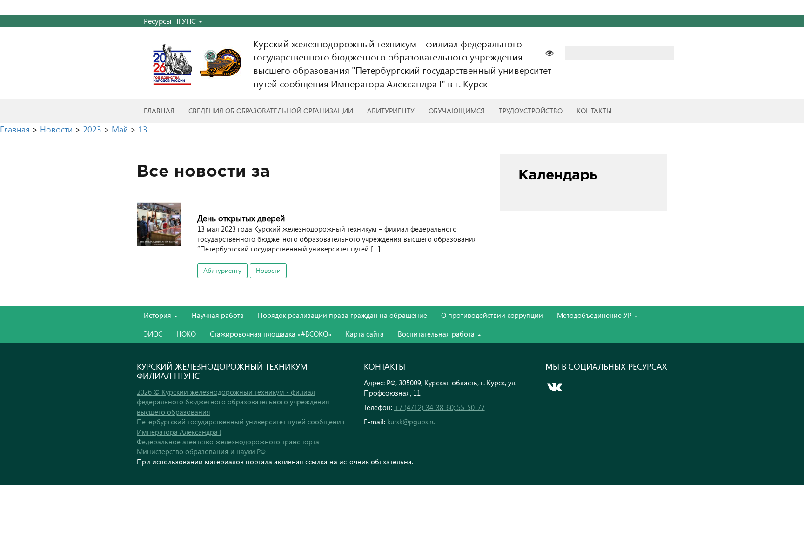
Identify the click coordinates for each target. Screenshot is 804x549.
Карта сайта (365, 333)
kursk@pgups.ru (411, 421)
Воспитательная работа (437, 333)
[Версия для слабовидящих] (554, 52)
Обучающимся (457, 110)
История (158, 315)
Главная (159, 110)
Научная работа (218, 315)
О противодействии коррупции (492, 315)
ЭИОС (153, 333)
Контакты (594, 110)
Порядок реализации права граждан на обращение (342, 315)
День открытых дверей (241, 218)
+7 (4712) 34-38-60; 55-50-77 (439, 407)
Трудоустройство (531, 110)
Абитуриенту (391, 110)
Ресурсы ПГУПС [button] (171, 21)
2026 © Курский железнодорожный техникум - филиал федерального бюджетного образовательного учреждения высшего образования (233, 402)
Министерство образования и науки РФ (201, 451)
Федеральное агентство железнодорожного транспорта (228, 441)
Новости (268, 270)
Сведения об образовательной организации (270, 110)
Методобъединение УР (595, 315)
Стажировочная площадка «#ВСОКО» (271, 333)
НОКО (186, 333)
